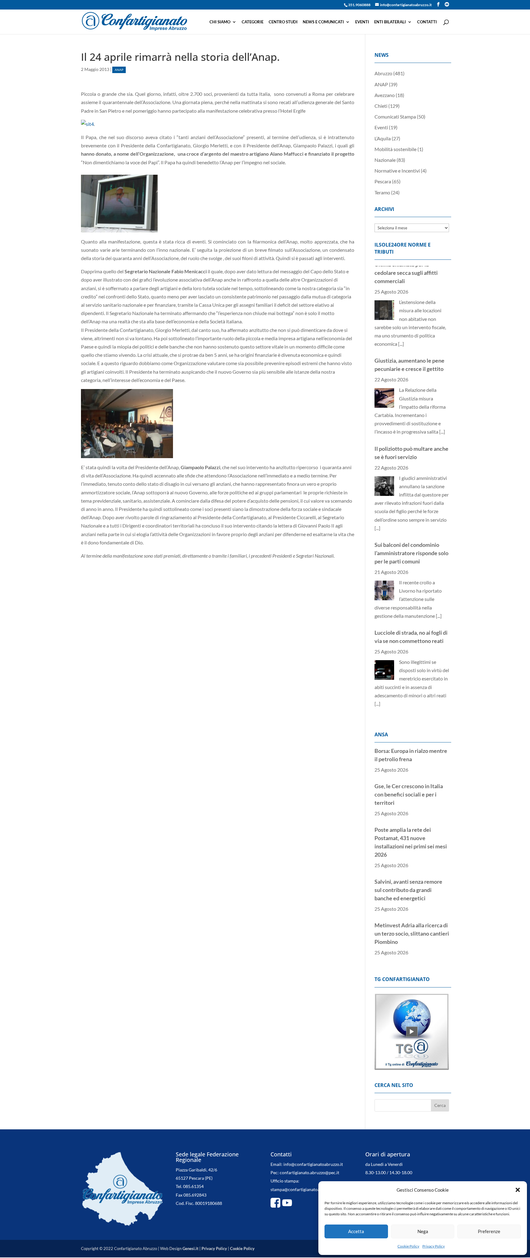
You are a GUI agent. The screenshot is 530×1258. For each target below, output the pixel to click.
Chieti (380, 106)
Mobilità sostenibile (395, 149)
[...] (442, 341)
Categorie (252, 22)
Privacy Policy (433, 1246)
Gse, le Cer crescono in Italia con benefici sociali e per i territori (408, 761)
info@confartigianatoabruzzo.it (313, 1172)
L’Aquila (382, 138)
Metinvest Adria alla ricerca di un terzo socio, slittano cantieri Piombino (411, 900)
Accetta (356, 1231)
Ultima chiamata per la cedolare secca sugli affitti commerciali (406, 638)
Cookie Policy (408, 1246)
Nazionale (385, 160)
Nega (422, 1231)
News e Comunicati (323, 22)
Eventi (362, 22)
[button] (518, 1190)
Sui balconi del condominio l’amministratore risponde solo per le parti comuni (411, 462)
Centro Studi (283, 22)
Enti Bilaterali (390, 22)
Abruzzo (383, 73)
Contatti (427, 22)
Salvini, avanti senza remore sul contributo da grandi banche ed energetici (408, 856)
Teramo (382, 192)
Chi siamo (219, 22)
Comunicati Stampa (395, 116)
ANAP (119, 70)
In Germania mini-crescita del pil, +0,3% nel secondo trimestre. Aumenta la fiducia (410, 943)
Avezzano (384, 95)
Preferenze (489, 1231)
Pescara (382, 181)
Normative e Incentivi (397, 170)
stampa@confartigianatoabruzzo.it (303, 1197)
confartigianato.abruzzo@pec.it (309, 1180)
